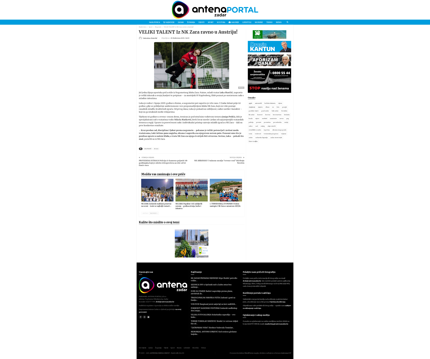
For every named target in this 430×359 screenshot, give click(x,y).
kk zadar (252, 115)
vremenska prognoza (271, 134)
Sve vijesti (142, 348)
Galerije (235, 22)
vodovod (258, 134)
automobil (258, 103)
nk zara (156, 148)
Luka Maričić (147, 148)
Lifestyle (246, 22)
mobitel (264, 118)
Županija (191, 22)
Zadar (181, 22)
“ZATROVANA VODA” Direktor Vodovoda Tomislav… (212, 328)
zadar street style (276, 137)
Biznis (278, 22)
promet (258, 122)
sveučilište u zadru (255, 130)
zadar (251, 137)
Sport (210, 22)
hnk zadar (275, 111)
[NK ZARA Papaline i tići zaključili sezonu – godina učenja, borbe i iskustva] (191, 190)
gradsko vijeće (254, 111)
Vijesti (201, 22)
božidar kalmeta (269, 103)
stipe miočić (272, 126)
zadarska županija (261, 137)
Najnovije (170, 22)
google (284, 107)
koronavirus (277, 115)
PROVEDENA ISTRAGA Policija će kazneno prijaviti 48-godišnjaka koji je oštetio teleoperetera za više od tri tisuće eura (163, 163)
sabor (251, 126)
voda (250, 134)
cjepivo (260, 107)
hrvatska (284, 111)
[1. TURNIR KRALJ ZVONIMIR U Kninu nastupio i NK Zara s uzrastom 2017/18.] (226, 190)
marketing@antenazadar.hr (276, 324)
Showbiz (259, 22)
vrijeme (283, 134)
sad (256, 126)
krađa (251, 118)
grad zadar (265, 111)
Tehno (269, 22)
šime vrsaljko (253, 141)
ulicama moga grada (279, 130)
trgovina (267, 130)
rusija (286, 122)
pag (287, 118)
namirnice (273, 118)
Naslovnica (154, 22)
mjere (257, 118)
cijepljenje (252, 107)
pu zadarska (277, 122)
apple (250, 103)
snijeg (263, 126)
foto (278, 107)
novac (282, 118)
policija (251, 122)
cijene (280, 103)
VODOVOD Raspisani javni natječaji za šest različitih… (213, 304)
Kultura (221, 22)
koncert (259, 115)
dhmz (267, 107)
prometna (267, 122)
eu (273, 107)
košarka (287, 115)
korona (267, 115)
